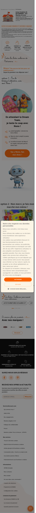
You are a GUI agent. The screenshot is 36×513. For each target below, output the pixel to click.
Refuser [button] (18, 284)
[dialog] (17, 256)
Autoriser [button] (18, 279)
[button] (17, 289)
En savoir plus (26, 275)
